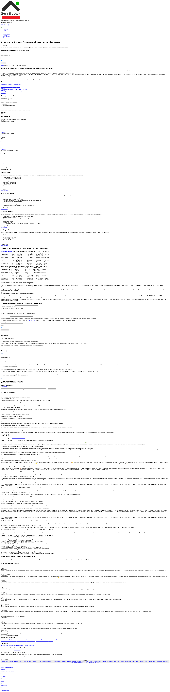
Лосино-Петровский (108, 661)
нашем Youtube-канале (18, 438)
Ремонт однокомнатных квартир (18, 639)
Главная (2, 65)
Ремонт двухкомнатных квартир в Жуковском (11, 84)
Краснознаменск (97, 661)
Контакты (5, 38)
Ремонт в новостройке (6, 273)
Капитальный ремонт (6, 258)
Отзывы (5, 31)
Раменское (150, 661)
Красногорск (91, 661)
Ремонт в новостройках (6, 639)
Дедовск (30, 661)
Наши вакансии (6, 36)
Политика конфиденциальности (8, 664)
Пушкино (146, 661)
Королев (78, 661)
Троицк (72, 662)
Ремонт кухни (31, 645)
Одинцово (134, 661)
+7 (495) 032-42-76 (5, 24)
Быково (19, 661)
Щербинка (86, 662)
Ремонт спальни (10, 645)
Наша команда (6, 34)
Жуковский (59, 661)
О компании (6, 32)
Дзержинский (34, 661)
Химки (78, 662)
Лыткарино (114, 661)
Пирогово (138, 661)
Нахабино (126, 661)
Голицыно (26, 661)
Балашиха (16, 661)
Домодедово (46, 661)
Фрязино (75, 662)
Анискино (7, 661)
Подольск (142, 661)
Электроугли (96, 662)
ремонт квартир (17, 650)
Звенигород (64, 661)
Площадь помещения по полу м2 (8, 306)
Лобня (102, 661)
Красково (87, 661)
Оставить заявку (4, 190)
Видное (22, 661)
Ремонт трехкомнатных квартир (48, 639)
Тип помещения (4, 308)
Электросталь (91, 662)
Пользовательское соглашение (22, 664)
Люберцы (118, 661)
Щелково (82, 662)
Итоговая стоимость (5, 315)
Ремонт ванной (17, 645)
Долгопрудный (41, 661)
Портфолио (5, 29)
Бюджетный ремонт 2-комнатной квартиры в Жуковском (13, 91)
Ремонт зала (3, 645)
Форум (4, 37)
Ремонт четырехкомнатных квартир (64, 639)
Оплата (5, 30)
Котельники (82, 661)
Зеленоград (69, 661)
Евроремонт (32, 641)
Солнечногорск (159, 661)
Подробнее (3, 85)
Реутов (154, 661)
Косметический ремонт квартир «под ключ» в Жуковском (14, 89)
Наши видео (6, 35)
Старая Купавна (165, 661)
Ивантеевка (74, 661)
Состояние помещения (6, 311)
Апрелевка (11, 661)
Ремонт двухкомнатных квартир (33, 639)
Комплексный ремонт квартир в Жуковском (10, 87)
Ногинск (129, 661)
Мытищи (122, 661)
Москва (3, 661)
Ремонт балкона (24, 645)
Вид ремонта (3, 313)
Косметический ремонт (6, 251)
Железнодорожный (53, 661)
